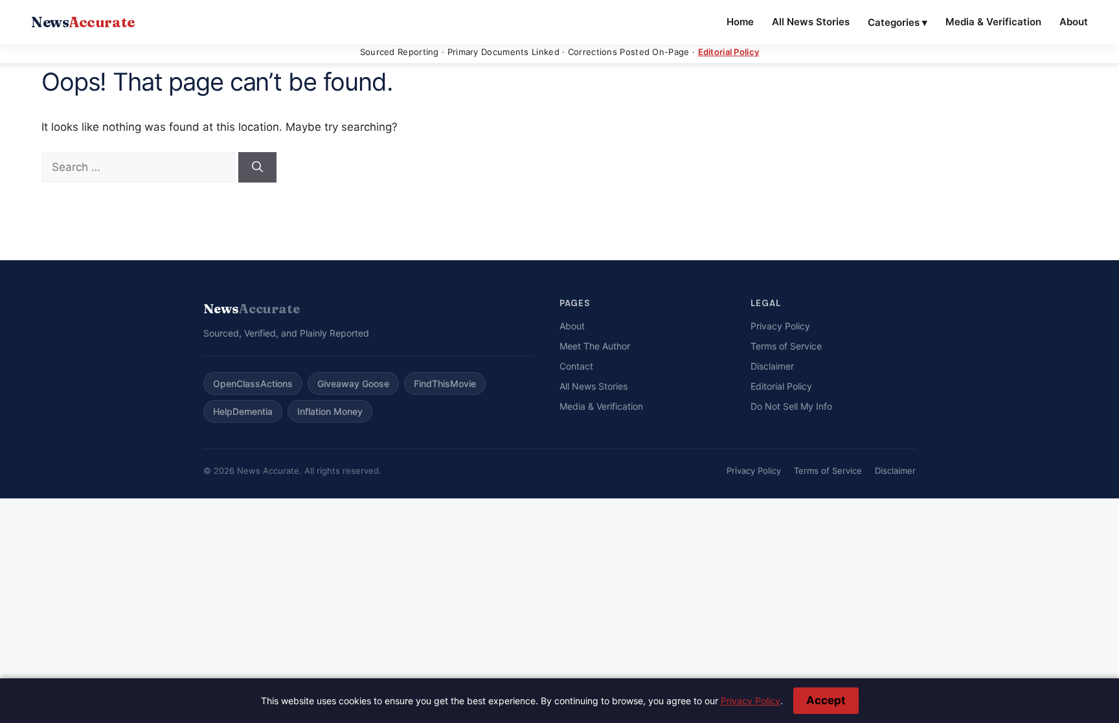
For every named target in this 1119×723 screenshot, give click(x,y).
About (1073, 22)
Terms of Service (786, 345)
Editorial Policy (729, 52)
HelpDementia (243, 411)
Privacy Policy (780, 325)
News (83, 22)
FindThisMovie (445, 383)
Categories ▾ (897, 22)
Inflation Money (330, 411)
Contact (576, 366)
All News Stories (811, 22)
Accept (826, 700)
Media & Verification (993, 22)
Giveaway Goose (353, 383)
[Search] (257, 167)
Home (740, 22)
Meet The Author (595, 345)
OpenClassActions (253, 383)
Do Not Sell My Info (791, 406)
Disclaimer (772, 366)
